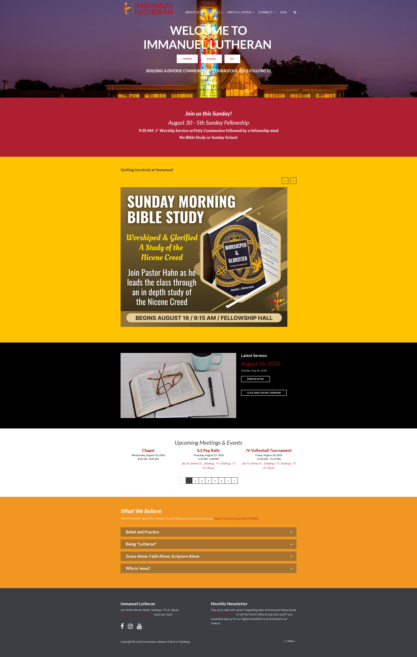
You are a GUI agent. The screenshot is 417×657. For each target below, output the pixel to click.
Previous (285, 180)
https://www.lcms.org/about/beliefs (236, 518)
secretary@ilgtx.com (223, 614)
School (211, 58)
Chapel (148, 450)
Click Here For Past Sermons (264, 392)
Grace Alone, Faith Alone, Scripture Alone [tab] (162, 556)
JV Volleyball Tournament (269, 450)
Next (293, 180)
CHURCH (187, 58)
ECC (232, 58)
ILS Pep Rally (208, 450)
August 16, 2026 (260, 363)
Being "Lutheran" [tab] (141, 544)
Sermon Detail (255, 379)
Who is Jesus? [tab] (138, 568)
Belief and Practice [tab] (142, 532)
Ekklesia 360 (289, 641)
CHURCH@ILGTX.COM (134, 614)
